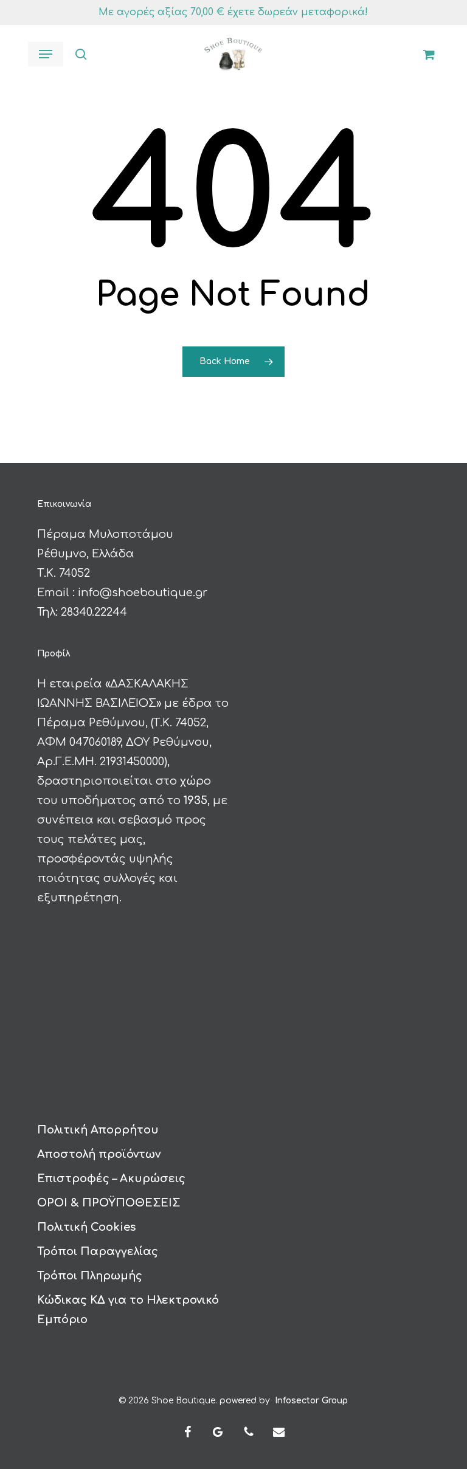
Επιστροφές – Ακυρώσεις (111, 1178)
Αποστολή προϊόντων (99, 1154)
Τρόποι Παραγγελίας (97, 1251)
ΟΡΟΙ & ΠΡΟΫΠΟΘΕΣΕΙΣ (108, 1203)
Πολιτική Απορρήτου (98, 1130)
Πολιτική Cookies (86, 1227)
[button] (45, 54)
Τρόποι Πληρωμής (89, 1276)
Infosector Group (311, 1400)
